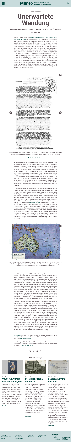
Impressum (18, 435)
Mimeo (26, 3)
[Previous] (10, 112)
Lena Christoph (6, 377)
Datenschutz (18, 436)
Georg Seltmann (29, 377)
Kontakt (3, 438)
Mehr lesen (5, 406)
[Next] (60, 112)
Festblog (3, 435)
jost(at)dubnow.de (25, 338)
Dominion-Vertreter (34, 202)
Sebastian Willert (52, 377)
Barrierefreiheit (19, 438)
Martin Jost (37, 32)
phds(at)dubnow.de (27, 345)
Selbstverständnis (6, 436)
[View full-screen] (60, 75)
